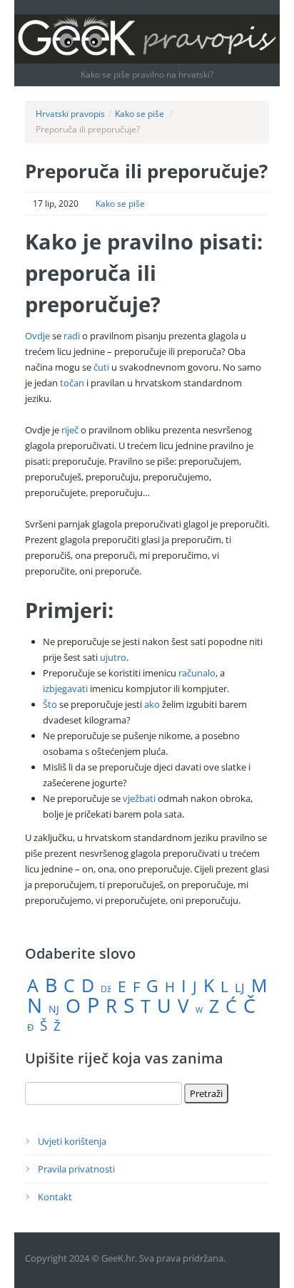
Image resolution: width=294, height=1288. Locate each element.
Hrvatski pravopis (70, 114)
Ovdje (37, 335)
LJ (240, 987)
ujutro (113, 657)
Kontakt (55, 1196)
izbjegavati (65, 688)
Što (50, 704)
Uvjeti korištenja (72, 1141)
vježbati (139, 798)
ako (152, 704)
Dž (106, 989)
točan (72, 382)
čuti (101, 367)
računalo (197, 672)
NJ (54, 1009)
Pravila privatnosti (76, 1169)
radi (72, 335)
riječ (69, 429)
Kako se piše (139, 114)
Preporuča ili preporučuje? (146, 171)
